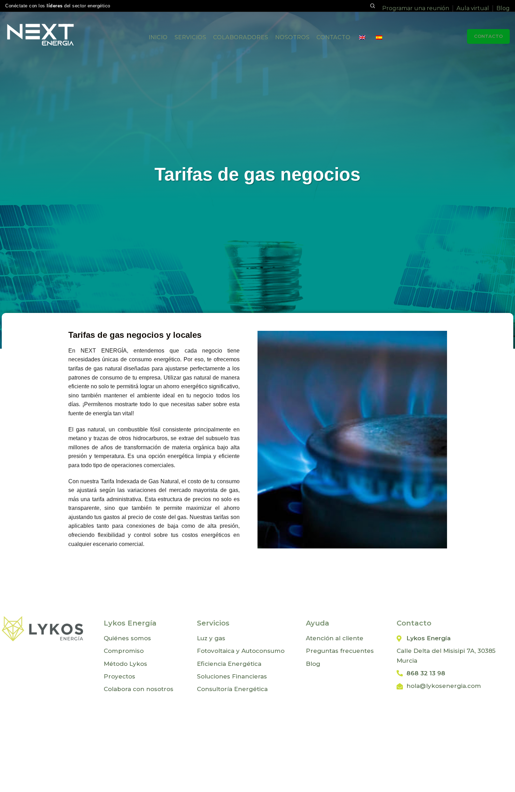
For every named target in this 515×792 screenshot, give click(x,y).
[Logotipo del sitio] (40, 34)
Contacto (488, 36)
